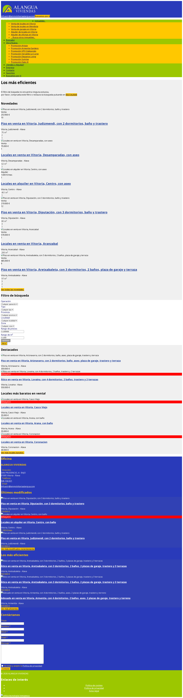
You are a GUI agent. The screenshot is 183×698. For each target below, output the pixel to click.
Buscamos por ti (42, 16)
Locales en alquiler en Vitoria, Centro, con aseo (36, 183)
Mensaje (6, 643)
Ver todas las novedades (12, 289)
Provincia (5, 312)
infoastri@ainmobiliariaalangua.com (18, 16)
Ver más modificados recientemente (18, 549)
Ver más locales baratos (12, 452)
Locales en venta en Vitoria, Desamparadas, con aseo (40, 155)
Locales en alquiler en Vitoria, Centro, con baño (28, 522)
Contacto (10, 70)
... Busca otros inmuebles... (23, 37)
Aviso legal (94, 691)
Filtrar (4, 343)
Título (4, 620)
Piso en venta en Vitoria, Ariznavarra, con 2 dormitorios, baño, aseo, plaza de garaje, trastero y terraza (61, 360)
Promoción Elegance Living (23, 56)
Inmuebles (40, 21)
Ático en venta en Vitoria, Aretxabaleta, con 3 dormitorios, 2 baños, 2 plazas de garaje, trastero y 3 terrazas (64, 566)
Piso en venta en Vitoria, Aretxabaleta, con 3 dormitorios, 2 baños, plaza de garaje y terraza (69, 269)
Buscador (10, 40)
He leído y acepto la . (22, 665)
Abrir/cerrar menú (9, 2)
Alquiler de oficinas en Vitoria (24, 34)
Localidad (5, 317)
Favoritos (10, 73)
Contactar (5, 669)
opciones (5, 340)
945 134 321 (6, 19)
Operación (6, 301)
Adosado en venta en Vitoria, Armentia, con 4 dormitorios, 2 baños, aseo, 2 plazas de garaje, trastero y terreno (65, 598)
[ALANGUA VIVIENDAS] (20, 13)
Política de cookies (94, 685)
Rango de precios (9, 328)
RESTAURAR (71, 94)
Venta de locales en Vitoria (23, 23)
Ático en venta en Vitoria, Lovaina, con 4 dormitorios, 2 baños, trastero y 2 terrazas (49, 379)
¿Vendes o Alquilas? (15, 64)
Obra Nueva (12, 42)
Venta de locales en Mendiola (24, 26)
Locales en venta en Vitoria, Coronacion (24, 442)
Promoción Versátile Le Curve (25, 53)
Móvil (4, 631)
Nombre (5, 626)
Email (4, 637)
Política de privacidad (32, 665)
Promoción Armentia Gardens (25, 48)
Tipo (3, 306)
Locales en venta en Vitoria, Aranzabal (29, 243)
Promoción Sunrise (20, 59)
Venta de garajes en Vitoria (23, 29)
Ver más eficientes (9, 608)
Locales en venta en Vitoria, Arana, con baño (27, 423)
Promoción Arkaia (19, 45)
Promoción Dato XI (20, 62)
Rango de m (7, 334)
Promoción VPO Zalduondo (23, 51)
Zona (3, 323)
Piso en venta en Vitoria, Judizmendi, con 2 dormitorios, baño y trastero (54, 123)
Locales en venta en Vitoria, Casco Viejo (24, 407)
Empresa (10, 67)
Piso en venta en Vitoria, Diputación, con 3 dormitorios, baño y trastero (54, 212)
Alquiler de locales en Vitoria (24, 32)
